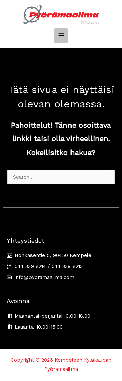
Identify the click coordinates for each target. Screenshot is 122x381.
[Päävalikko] (61, 35)
